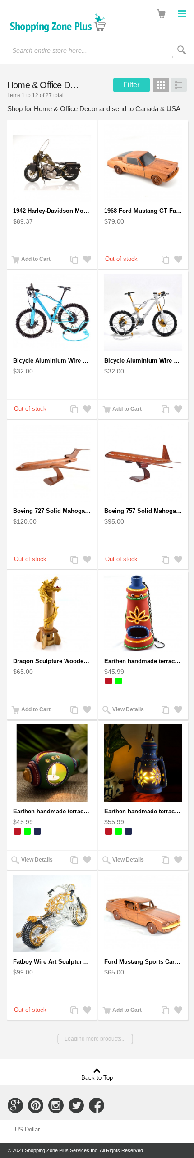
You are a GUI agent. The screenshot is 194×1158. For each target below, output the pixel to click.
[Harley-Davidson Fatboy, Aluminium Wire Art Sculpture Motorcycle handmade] (51, 913)
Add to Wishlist (86, 260)
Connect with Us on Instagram (56, 1105)
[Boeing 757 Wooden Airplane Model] (143, 463)
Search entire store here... (49, 50)
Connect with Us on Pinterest (35, 1105)
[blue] (37, 831)
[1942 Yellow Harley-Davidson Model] (51, 163)
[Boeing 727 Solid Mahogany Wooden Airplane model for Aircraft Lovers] (51, 463)
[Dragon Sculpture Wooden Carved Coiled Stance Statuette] (51, 613)
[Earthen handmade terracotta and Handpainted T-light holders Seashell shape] (51, 763)
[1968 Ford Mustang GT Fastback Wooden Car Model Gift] (143, 163)
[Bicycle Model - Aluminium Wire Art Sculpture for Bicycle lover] (143, 312)
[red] (108, 681)
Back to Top (97, 1077)
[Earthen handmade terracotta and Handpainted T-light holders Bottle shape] (143, 613)
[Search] (182, 50)
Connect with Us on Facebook (96, 1105)
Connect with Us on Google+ (15, 1105)
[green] (118, 681)
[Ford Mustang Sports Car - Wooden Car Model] (143, 913)
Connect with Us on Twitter (76, 1105)
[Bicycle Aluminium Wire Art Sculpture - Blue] (51, 312)
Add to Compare (74, 260)
